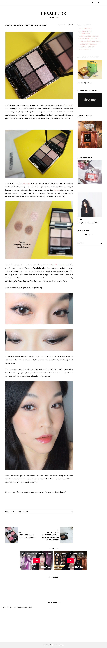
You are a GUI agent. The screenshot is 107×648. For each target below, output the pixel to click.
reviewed (68, 105)
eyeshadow (9, 512)
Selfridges (26, 183)
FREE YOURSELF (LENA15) (89, 36)
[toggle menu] (6, 2)
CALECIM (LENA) (86, 29)
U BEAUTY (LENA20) (87, 47)
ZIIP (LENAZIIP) (85, 49)
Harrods (57, 190)
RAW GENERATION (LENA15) (90, 41)
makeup (18, 512)
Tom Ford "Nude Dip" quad (58, 265)
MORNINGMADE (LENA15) (89, 39)
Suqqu (25, 512)
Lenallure (53, 13)
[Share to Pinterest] (72, 512)
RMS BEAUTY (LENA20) (88, 44)
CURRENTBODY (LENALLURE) (86, 32)
